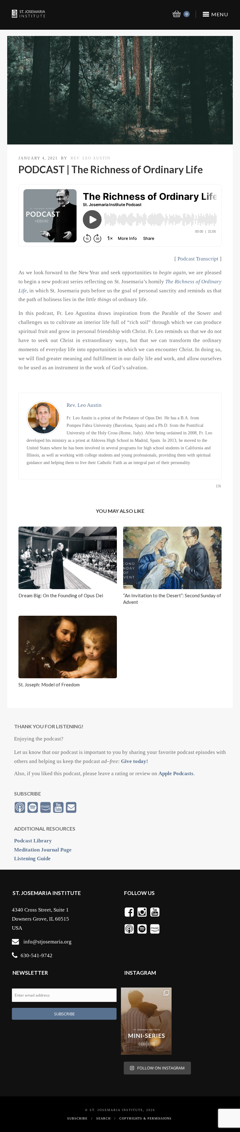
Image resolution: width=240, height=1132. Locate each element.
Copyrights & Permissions (145, 1118)
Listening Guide (32, 859)
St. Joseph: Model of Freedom (49, 684)
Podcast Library (33, 841)
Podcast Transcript (198, 259)
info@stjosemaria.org (47, 942)
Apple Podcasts (175, 773)
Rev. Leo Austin (91, 158)
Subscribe (77, 1118)
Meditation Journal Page (43, 850)
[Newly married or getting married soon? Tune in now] (146, 1021)
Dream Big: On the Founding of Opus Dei (60, 595)
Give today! (134, 761)
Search (103, 1118)
